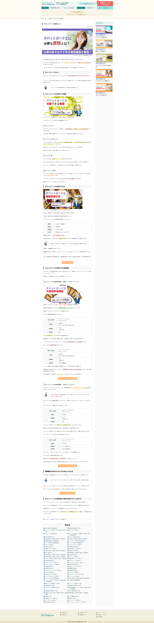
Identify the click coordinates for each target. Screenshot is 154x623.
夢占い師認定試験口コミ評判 (74, 590)
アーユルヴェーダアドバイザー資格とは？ (77, 574)
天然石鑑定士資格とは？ (50, 560)
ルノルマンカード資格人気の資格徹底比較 (77, 540)
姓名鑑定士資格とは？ (49, 566)
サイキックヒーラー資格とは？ (75, 560)
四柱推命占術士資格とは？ (74, 546)
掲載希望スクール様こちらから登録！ (105, 3)
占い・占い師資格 (48, 18)
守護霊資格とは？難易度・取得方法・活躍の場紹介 (78, 552)
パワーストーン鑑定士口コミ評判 (75, 583)
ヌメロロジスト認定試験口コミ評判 (52, 587)
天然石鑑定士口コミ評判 (50, 585)
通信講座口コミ (83, 614)
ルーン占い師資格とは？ (49, 572)
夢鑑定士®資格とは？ (73, 598)
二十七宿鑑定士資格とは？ (74, 596)
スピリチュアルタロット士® (49, 142)
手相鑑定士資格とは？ (73, 568)
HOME (42, 18)
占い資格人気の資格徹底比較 (74, 580)
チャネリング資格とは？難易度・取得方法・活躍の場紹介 (56, 558)
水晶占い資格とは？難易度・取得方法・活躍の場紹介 (55, 550)
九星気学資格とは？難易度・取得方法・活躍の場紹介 (79, 578)
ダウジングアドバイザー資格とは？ (76, 544)
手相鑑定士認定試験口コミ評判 (75, 585)
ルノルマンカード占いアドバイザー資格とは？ (78, 602)
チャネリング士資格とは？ (74, 556)
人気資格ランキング (87, 3)
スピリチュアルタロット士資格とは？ (52, 576)
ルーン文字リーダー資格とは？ (51, 600)
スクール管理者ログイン (105, 7)
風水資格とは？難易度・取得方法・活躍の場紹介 (78, 538)
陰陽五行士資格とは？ (49, 546)
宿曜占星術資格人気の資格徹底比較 (52, 540)
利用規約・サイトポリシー (103, 614)
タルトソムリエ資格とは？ (101, 95)
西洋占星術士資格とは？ (50, 537)
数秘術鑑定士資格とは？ (73, 570)
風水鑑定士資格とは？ (49, 568)
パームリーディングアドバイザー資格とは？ (53, 570)
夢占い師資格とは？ (49, 552)
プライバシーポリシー (102, 612)
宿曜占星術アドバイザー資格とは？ (76, 558)
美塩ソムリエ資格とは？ (101, 51)
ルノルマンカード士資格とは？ (75, 600)
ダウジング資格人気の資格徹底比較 (52, 578)
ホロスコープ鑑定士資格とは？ (75, 537)
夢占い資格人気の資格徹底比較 (51, 528)
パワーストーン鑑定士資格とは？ (51, 533)
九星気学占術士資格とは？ (74, 550)
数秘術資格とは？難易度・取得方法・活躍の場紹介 (78, 592)
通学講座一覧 (64, 612)
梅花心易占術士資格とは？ (74, 564)
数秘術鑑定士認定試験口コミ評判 (51, 590)
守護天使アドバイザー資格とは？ (51, 598)
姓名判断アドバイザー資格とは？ (51, 574)
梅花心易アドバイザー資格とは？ (75, 548)
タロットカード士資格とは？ (74, 576)
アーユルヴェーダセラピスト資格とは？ (76, 562)
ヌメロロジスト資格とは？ (74, 572)
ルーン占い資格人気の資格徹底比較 (52, 542)
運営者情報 (100, 616)
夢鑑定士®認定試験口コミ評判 (74, 528)
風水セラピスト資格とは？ (74, 530)
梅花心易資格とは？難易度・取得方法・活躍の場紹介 (55, 554)
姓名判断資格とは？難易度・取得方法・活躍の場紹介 (55, 556)
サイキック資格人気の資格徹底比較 (76, 542)
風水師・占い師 (48, 596)
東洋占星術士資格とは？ (73, 554)
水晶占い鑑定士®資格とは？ (50, 602)
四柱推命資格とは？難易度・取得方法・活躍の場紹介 (55, 538)
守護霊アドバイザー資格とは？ (51, 548)
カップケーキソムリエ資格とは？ (103, 81)
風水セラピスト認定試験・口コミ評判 (52, 583)
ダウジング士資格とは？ (50, 544)
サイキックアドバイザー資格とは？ (52, 562)
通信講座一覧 (64, 614)
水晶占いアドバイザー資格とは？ (75, 566)
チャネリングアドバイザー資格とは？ (52, 564)
